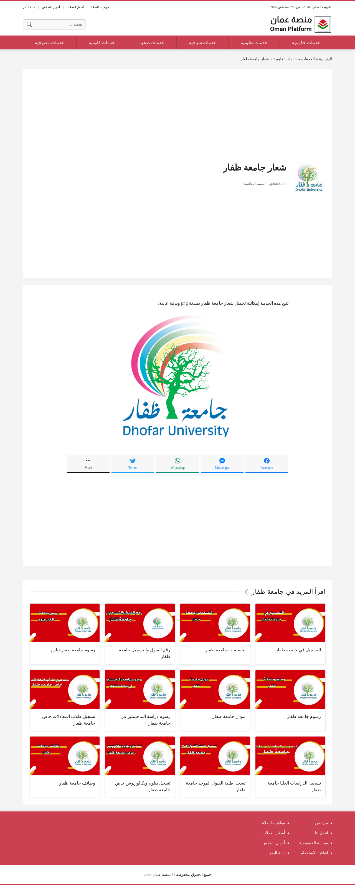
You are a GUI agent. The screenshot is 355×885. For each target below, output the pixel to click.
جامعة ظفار (268, 591)
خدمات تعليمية (285, 59)
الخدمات (308, 59)
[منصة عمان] (300, 24)
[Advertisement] (177, 115)
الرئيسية (325, 59)
